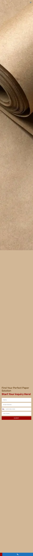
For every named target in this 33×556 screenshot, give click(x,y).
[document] (16, 278)
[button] (30, 2)
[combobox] (4, 409)
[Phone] (17, 554)
